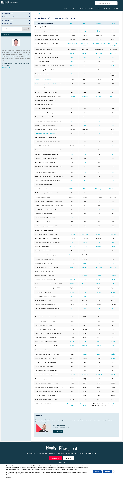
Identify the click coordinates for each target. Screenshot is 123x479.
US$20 (84, 354)
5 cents (84, 275)
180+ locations (91, 453)
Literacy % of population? (43, 79)
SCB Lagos (98, 188)
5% (113, 242)
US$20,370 (84, 31)
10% (72, 154)
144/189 (72, 279)
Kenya (113, 23)
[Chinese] (84, 3)
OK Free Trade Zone (99, 43)
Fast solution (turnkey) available (45, 133)
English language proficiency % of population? (49, 84)
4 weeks (72, 96)
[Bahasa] (92, 3)
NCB (84, 188)
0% (85, 154)
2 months (72, 255)
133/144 (98, 284)
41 (72, 217)
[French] (90, 3)
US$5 (98, 65)
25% (84, 263)
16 (84, 217)
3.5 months (72, 53)
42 (113, 217)
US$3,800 (84, 234)
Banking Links (8, 23)
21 (98, 217)
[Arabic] (88, 3)
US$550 (113, 234)
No (72, 74)
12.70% (113, 292)
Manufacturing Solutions (11, 17)
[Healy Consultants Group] (9, 3)
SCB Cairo (72, 188)
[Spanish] (86, 3)
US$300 (72, 234)
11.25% (84, 242)
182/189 (98, 279)
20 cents (113, 275)
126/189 (84, 279)
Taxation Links (8, 20)
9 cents (99, 275)
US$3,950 (72, 374)
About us (82, 8)
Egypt (72, 23)
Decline (107, 471)
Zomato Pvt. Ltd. (6, 67)
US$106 (113, 246)
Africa (40, 14)
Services (73, 8)
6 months (85, 53)
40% (113, 346)
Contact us (106, 8)
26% (72, 242)
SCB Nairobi (113, 188)
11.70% (99, 292)
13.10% (72, 341)
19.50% (84, 346)
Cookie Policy (72, 469)
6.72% (113, 341)
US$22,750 (72, 31)
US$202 (98, 246)
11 (98, 180)
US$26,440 (113, 31)
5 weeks (98, 96)
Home (65, 8)
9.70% (85, 341)
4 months (99, 53)
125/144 (72, 284)
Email (69, 458)
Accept (97, 471)
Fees (99, 8)
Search (115, 8)
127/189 (113, 279)
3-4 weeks (113, 96)
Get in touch (58, 431)
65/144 (113, 284)
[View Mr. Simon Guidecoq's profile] (43, 431)
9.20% (99, 341)
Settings (8, 477)
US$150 (72, 246)
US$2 (84, 65)
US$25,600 (98, 31)
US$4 (72, 65)
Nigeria (98, 23)
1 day (113, 255)
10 (113, 180)
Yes (72, 57)
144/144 (84, 284)
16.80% (72, 292)
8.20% (99, 346)
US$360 (84, 246)
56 (72, 180)
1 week (99, 255)
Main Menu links (8, 13)
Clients (91, 8)
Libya (84, 23)
